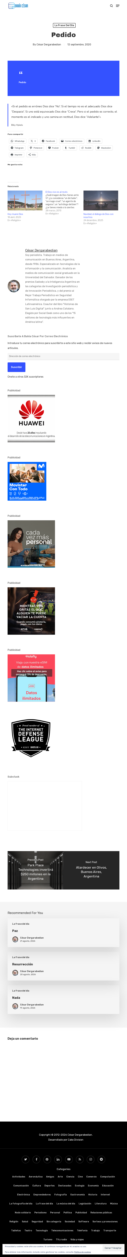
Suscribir (16, 367)
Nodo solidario (23, 1212)
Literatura (101, 1203)
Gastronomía (77, 1194)
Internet (105, 1194)
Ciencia (70, 1176)
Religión (13, 1221)
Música (114, 1203)
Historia (92, 1194)
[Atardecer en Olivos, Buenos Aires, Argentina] (91, 870)
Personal (55, 1212)
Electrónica (23, 1194)
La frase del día (64, 25)
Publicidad (81, 1212)
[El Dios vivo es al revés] (64, 203)
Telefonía (82, 1230)
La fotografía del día (20, 1203)
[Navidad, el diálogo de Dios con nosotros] (100, 200)
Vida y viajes (77, 1239)
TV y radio (61, 1239)
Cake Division (75, 1139)
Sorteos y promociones (105, 1221)
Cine (80, 1176)
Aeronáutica (36, 1176)
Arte (60, 1176)
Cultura (36, 1185)
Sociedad (70, 1221)
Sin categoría (53, 1221)
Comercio (91, 1176)
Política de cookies (82, 1252)
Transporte (109, 1230)
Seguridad (37, 1221)
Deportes (49, 1185)
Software (83, 1221)
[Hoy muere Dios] (25, 200)
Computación (107, 1176)
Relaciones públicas (101, 1212)
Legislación (85, 1203)
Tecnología (42, 1230)
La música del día (66, 1203)
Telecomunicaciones (62, 1230)
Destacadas (64, 1185)
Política (68, 1212)
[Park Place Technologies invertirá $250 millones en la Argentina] (36, 870)
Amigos (50, 1176)
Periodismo (40, 1212)
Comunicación (21, 1185)
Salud (25, 1221)
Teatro (28, 1230)
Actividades (18, 1176)
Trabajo (95, 1230)
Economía (93, 1185)
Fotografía (60, 1194)
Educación (108, 1185)
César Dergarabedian (49, 44)
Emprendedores (42, 1194)
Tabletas (16, 1230)
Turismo (47, 1239)
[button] (117, 5)
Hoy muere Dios (15, 214)
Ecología (79, 1185)
